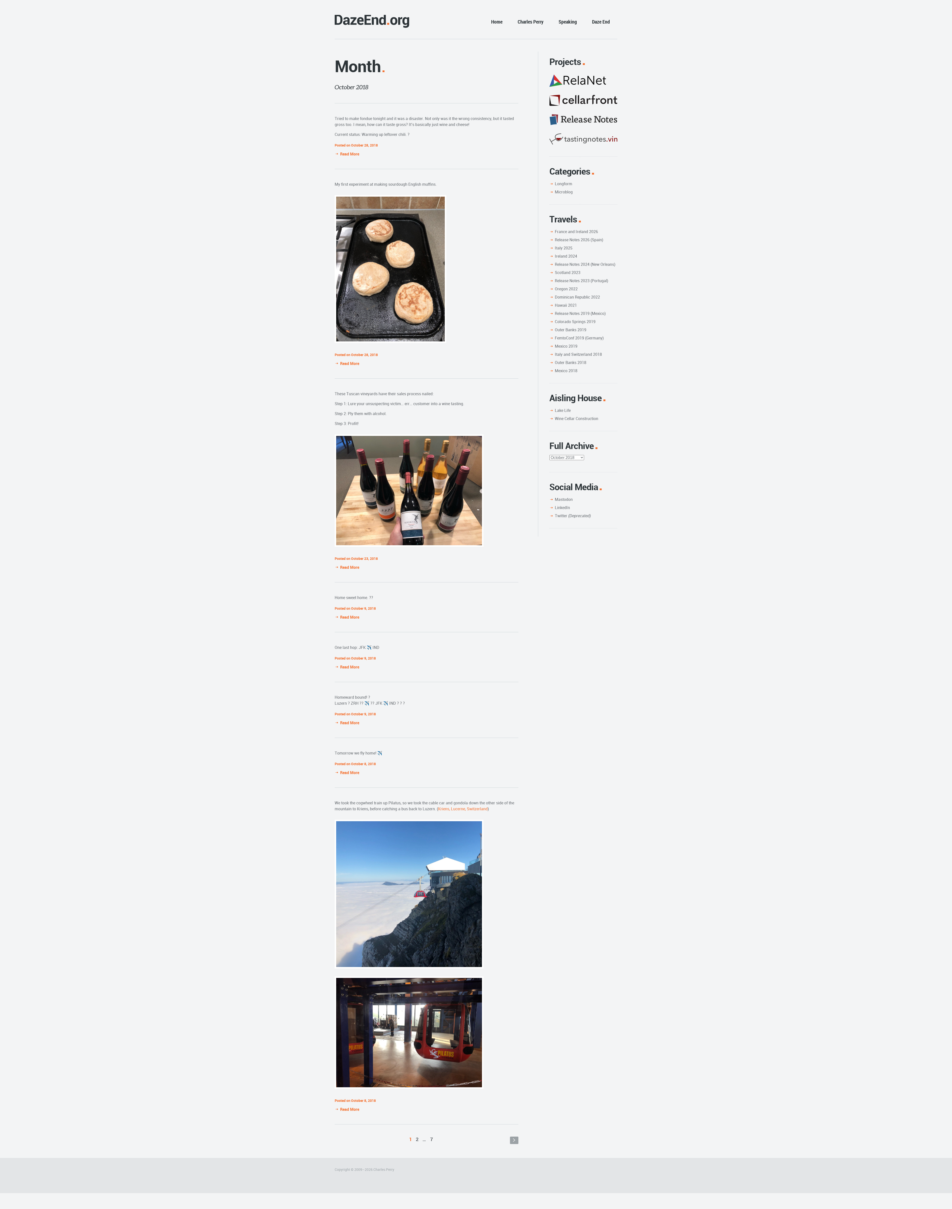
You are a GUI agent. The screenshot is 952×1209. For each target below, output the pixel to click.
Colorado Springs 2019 (575, 321)
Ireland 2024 (566, 256)
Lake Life (563, 410)
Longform (563, 183)
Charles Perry (530, 21)
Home (497, 21)
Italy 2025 (563, 248)
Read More (349, 154)
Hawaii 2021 (566, 305)
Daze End (601, 21)
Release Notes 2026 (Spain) (579, 239)
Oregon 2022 (566, 289)
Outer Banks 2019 (570, 329)
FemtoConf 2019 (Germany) (579, 338)
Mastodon (564, 499)
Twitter (573, 515)
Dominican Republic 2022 (577, 297)
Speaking (568, 21)
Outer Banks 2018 (570, 362)
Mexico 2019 (566, 346)
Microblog (564, 192)
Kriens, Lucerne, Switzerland (463, 809)
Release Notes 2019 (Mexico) (580, 313)
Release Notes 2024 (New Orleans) (585, 264)
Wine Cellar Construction (576, 418)
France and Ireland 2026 (576, 231)
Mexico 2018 (566, 370)
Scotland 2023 (567, 272)
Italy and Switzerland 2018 (578, 354)
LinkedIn (562, 507)
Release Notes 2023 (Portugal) (581, 280)
